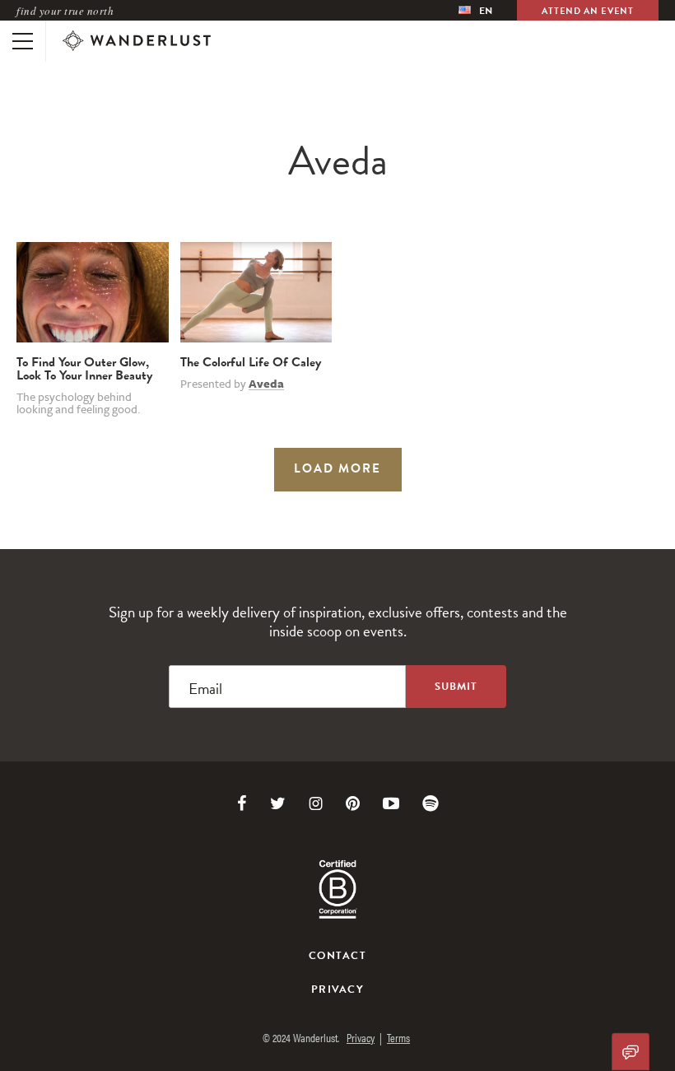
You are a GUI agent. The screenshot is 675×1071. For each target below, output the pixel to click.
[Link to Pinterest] (353, 803)
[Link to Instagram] (316, 803)
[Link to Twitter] (278, 803)
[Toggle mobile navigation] (22, 41)
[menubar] (475, 10)
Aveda (266, 383)
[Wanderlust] (137, 41)
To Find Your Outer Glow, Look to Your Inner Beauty (84, 368)
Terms (398, 1037)
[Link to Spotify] (430, 803)
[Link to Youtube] (391, 803)
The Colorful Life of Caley (250, 362)
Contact (337, 956)
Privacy (337, 989)
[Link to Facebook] (242, 803)
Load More (337, 468)
